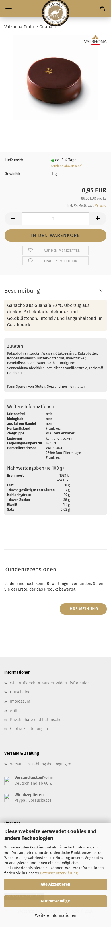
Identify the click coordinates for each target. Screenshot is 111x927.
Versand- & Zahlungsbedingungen (40, 764)
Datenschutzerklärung (59, 873)
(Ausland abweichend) (67, 166)
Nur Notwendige (55, 901)
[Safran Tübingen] (55, 8)
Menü (8, 8)
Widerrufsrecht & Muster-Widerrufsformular (49, 683)
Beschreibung (22, 290)
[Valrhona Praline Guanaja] (55, 77)
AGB (13, 710)
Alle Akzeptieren (55, 884)
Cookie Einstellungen (29, 728)
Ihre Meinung (83, 608)
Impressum (20, 701)
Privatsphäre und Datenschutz (37, 719)
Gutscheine (20, 692)
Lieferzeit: (14, 160)
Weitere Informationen (55, 915)
